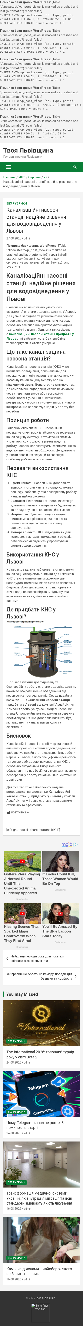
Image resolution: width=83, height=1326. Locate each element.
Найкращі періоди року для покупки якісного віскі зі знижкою (37, 958)
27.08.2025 (13, 238)
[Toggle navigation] (8, 167)
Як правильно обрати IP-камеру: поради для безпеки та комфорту (39, 976)
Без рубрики (16, 203)
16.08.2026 (13, 1208)
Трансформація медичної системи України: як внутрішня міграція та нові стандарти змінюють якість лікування (39, 1198)
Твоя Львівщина (28, 150)
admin (27, 238)
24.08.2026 (13, 1062)
